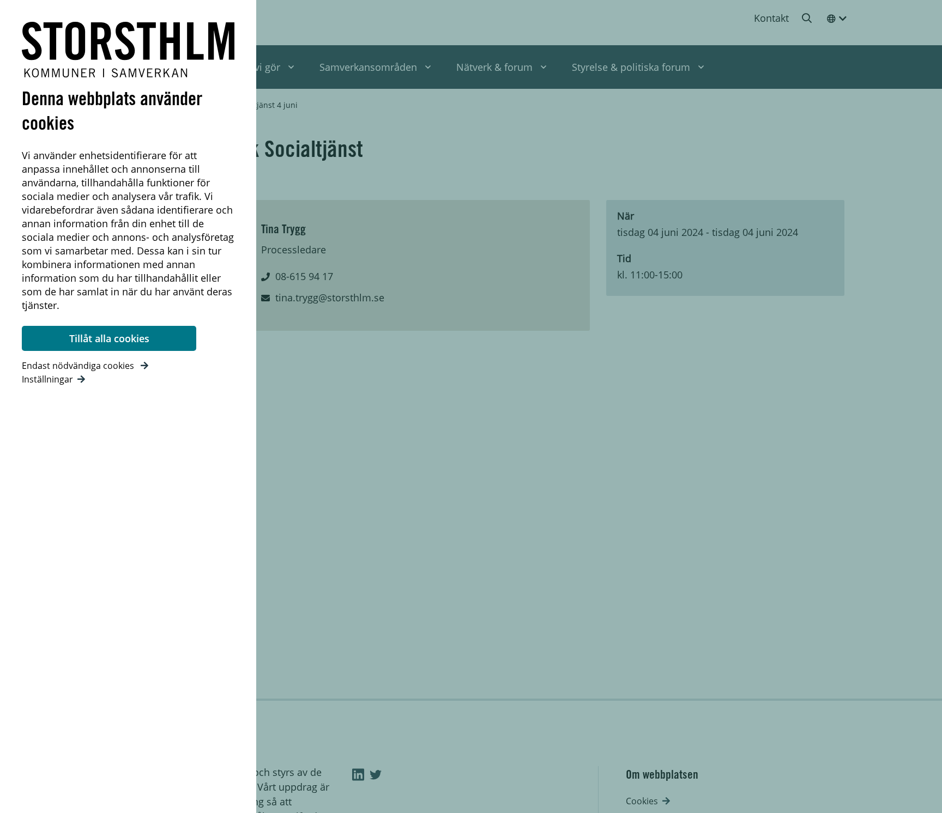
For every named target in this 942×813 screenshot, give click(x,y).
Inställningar (47, 379)
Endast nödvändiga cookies (79, 366)
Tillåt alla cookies (109, 338)
